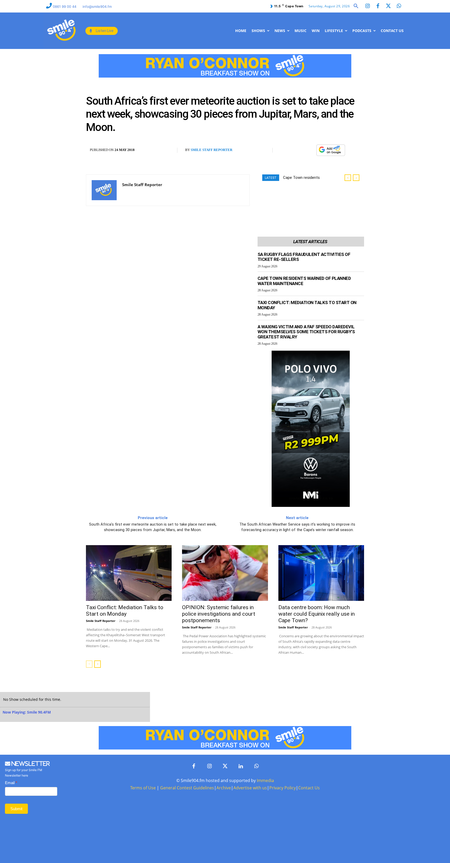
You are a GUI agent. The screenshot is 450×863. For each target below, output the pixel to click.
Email (11, 782)
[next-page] (97, 664)
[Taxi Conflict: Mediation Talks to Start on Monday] (129, 573)
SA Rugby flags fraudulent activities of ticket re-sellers (304, 257)
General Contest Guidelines (187, 788)
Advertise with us (250, 788)
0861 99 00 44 (65, 6)
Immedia (265, 780)
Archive (223, 788)
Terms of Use (143, 788)
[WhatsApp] (309, 150)
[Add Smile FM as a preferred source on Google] (330, 152)
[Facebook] (378, 6)
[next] (356, 177)
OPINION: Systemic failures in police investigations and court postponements (218, 613)
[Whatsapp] (398, 6)
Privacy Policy (282, 788)
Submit (16, 809)
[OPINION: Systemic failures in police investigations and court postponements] (225, 573)
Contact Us (309, 788)
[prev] (348, 177)
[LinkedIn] (240, 766)
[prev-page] (89, 664)
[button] (356, 6)
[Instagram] (367, 6)
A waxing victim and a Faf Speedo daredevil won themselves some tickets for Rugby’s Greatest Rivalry (306, 331)
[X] (297, 150)
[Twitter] (388, 6)
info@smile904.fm (97, 6)
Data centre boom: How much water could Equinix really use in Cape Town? (316, 613)
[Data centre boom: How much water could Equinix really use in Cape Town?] (321, 573)
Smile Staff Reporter (211, 150)
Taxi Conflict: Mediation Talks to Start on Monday (307, 305)
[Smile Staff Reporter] (104, 190)
